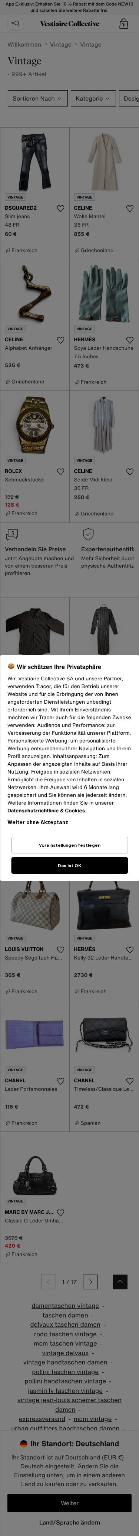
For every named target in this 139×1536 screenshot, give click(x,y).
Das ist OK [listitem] (69, 865)
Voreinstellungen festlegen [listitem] (69, 845)
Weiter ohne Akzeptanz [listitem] (37, 822)
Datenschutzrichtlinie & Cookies (46, 811)
